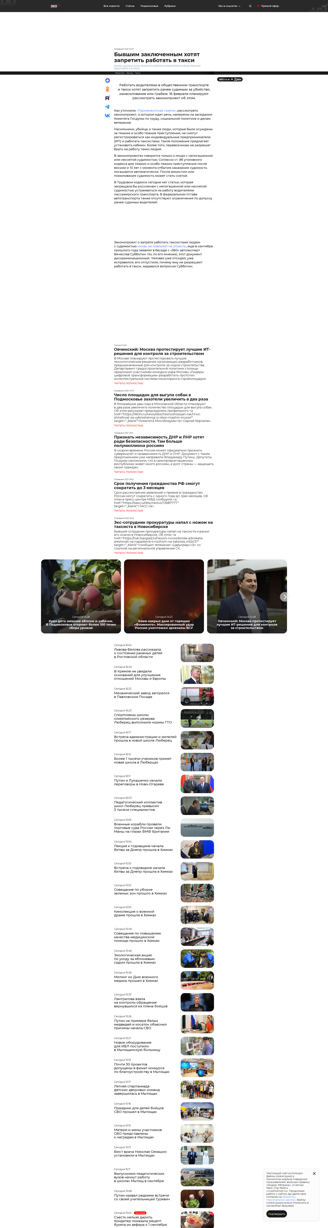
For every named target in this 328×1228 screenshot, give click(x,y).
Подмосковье (149, 6)
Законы (129, 73)
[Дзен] (230, 79)
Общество (120, 73)
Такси (137, 73)
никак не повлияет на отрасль (161, 246)
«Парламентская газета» (156, 110)
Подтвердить (276, 1214)
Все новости (112, 6)
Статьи (130, 6)
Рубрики (170, 6)
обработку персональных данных (281, 1198)
